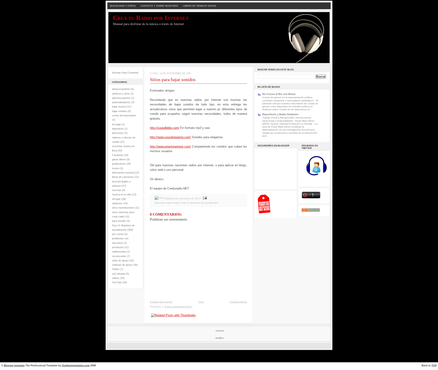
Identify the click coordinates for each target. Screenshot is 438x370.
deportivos (118, 128)
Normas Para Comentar (125, 72)
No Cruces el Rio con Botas (278, 94)
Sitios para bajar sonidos (173, 79)
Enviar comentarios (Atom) (178, 306)
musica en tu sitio (121, 194)
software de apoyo (122, 264)
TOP (434, 365)
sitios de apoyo (120, 260)
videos (115, 278)
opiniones (117, 203)
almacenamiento (121, 89)
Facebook (117, 155)
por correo (118, 234)
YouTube (117, 282)
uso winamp (118, 273)
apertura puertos (121, 98)
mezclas (116, 190)
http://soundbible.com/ (164, 128)
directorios (118, 133)
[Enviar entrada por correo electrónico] (204, 198)
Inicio (201, 302)
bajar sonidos (119, 111)
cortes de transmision (124, 115)
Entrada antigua (238, 302)
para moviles (119, 220)
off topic (116, 199)
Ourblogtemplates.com (76, 365)
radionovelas (119, 251)
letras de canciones (123, 177)
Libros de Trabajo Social (199, 6)
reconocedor (119, 256)
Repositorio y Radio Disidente (280, 114)
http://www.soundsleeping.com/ (170, 137)
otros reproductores (123, 207)
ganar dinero (119, 159)
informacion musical (123, 172)
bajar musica (119, 106)
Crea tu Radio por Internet (151, 17)
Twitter (115, 269)
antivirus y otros (121, 93)
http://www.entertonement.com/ (170, 146)
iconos (115, 168)
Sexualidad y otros (123, 6)
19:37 (198, 198)
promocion (118, 247)
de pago (116, 124)
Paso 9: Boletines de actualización (200, 203)
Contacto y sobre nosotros (159, 6)
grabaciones (119, 163)
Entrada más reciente (161, 302)
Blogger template (14, 365)
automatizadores (121, 102)
